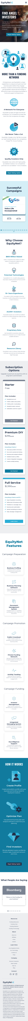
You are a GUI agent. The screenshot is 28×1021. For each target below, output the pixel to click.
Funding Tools (14, 924)
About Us (14, 935)
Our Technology (14, 950)
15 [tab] (14, 231)
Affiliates (14, 937)
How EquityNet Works (14, 948)
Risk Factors (10, 1017)
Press (14, 939)
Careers (14, 941)
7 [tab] (13, 230)
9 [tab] (17, 230)
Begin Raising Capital (14, 34)
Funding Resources (14, 922)
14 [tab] (26, 230)
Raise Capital (14, 963)
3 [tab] (5, 230)
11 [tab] (20, 230)
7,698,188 (12, 986)
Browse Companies (14, 961)
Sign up (14, 965)
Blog (14, 967)
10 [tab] (19, 230)
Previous (2, 214)
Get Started (14, 420)
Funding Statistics (14, 926)
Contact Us (14, 952)
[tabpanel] (14, 214)
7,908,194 (16, 986)
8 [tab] (15, 230)
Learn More (14, 521)
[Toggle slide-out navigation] (26, 3)
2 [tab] (3, 230)
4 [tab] (7, 230)
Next (25, 214)
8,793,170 (5, 988)
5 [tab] (9, 230)
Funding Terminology (14, 928)
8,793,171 (9, 988)
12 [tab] (22, 230)
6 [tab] (11, 230)
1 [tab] (1, 230)
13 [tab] (24, 230)
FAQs (14, 954)
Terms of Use (18, 1016)
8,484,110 (21, 986)
